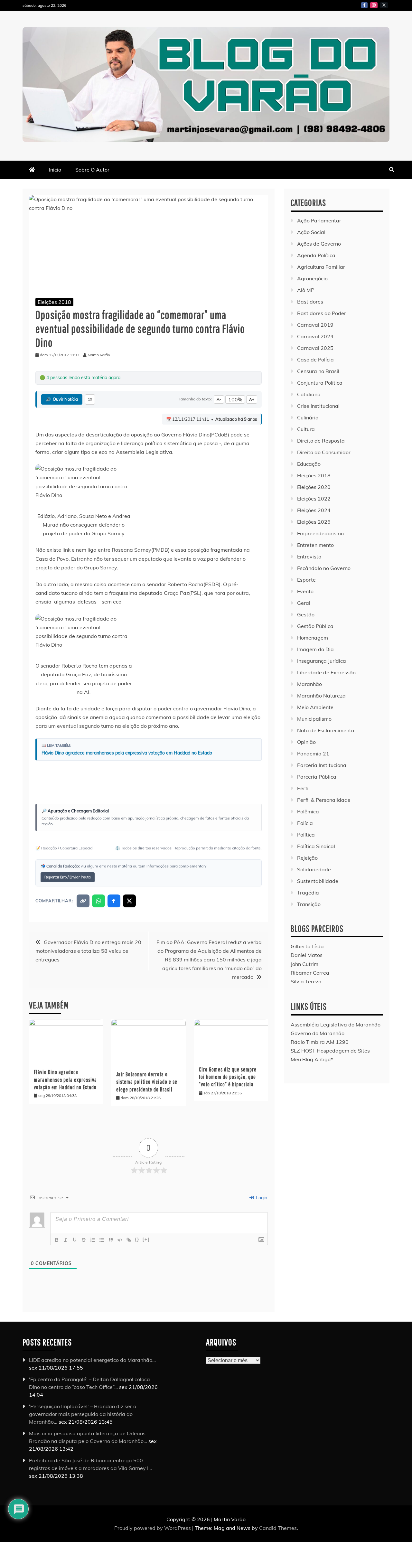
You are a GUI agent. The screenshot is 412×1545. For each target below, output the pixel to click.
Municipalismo (314, 719)
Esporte (306, 579)
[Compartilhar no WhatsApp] (98, 900)
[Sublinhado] (74, 1240)
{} (137, 1239)
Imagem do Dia (315, 649)
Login (261, 1198)
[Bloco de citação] (110, 1240)
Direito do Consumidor (324, 452)
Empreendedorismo (320, 533)
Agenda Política (316, 255)
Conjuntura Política (319, 382)
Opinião (306, 742)
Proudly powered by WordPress (153, 1528)
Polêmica (308, 811)
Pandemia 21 (313, 753)
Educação (309, 464)
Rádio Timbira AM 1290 (320, 1042)
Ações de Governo (319, 243)
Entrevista (309, 556)
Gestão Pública (315, 626)
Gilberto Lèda (307, 946)
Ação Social (311, 232)
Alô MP (305, 290)
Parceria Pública (316, 776)
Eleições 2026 (314, 522)
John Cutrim (304, 964)
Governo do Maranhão (317, 1033)
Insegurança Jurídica (321, 661)
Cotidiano (308, 394)
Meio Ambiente (315, 707)
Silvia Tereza (306, 981)
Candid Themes (278, 1528)
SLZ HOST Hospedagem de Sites (330, 1050)
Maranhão (309, 684)
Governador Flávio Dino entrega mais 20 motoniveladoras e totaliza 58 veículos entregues (88, 951)
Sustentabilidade (317, 881)
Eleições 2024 (314, 510)
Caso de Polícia (315, 359)
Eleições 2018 (54, 302)
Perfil (303, 788)
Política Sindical (316, 846)
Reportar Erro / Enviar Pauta (67, 877)
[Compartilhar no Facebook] (114, 900)
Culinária (308, 417)
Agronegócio (312, 278)
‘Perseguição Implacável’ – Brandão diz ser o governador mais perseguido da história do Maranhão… (82, 1414)
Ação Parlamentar (319, 220)
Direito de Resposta (321, 440)
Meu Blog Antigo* (312, 1059)
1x (90, 399)
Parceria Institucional (322, 765)
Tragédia (308, 892)
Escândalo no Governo (324, 568)
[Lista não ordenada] (101, 1240)
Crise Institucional (318, 406)
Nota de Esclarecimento (325, 730)
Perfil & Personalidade (324, 800)
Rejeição (307, 858)
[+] (146, 1239)
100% (235, 399)
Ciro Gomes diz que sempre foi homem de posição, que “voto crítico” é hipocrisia (228, 1077)
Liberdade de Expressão (326, 672)
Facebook (364, 5)
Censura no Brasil (318, 371)
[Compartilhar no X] (129, 900)
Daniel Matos (307, 955)
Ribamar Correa (310, 972)
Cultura (306, 429)
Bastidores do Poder (321, 313)
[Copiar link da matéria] (83, 900)
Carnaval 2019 (315, 325)
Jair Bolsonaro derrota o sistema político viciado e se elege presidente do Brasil (146, 1082)
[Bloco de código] (119, 1240)
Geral (303, 603)
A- (219, 399)
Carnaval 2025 (315, 348)
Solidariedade (314, 869)
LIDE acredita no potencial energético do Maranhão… (92, 1360)
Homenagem (312, 637)
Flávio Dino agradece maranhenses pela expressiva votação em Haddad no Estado (127, 753)
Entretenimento (315, 545)
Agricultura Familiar (321, 267)
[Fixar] (83, 1240)
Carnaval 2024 (315, 336)
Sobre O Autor (92, 169)
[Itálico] (65, 1240)
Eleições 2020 (314, 487)
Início (55, 169)
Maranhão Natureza (321, 695)
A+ (251, 399)
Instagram (374, 5)
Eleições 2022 (314, 498)
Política (306, 834)
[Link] (128, 1240)
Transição (309, 904)
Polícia (305, 823)
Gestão (305, 614)
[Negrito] (56, 1240)
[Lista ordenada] (92, 1240)
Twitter (384, 5)
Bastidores (310, 301)
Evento (305, 591)
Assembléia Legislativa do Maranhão (335, 1024)
